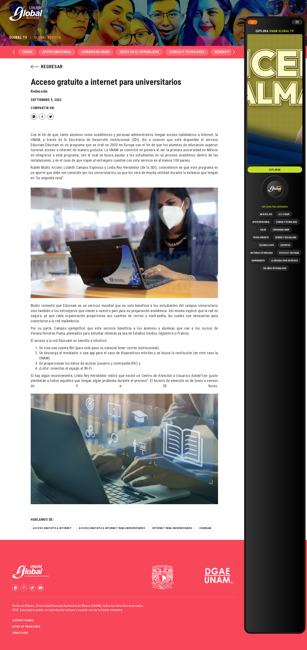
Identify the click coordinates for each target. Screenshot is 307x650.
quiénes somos (23, 620)
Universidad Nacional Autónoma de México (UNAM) (68, 605)
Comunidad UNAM (95, 52)
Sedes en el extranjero (139, 52)
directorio (20, 632)
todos (27, 52)
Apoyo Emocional (57, 52)
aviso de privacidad (26, 626)
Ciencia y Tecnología (186, 52)
